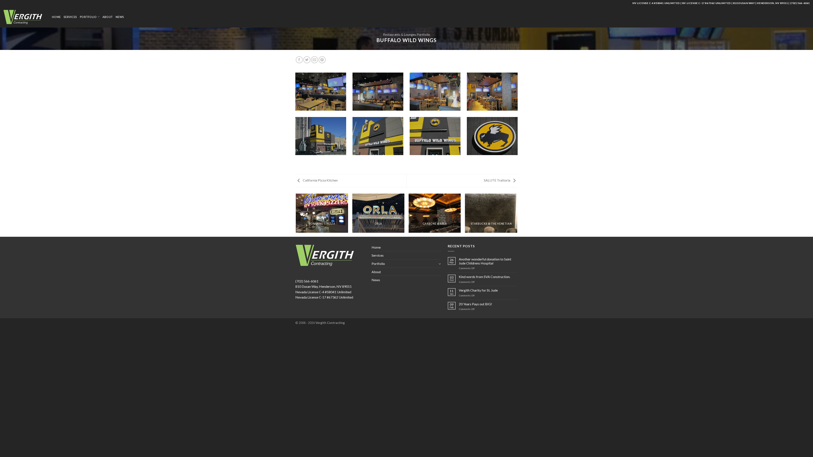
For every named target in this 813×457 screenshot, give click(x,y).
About (107, 17)
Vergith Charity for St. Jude (478, 290)
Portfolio (88, 17)
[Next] (517, 215)
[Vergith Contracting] (24, 17)
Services (70, 17)
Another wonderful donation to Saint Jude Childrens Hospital (485, 261)
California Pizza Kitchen (320, 180)
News (120, 17)
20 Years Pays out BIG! (475, 304)
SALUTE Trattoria (497, 180)
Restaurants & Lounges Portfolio (406, 34)
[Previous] (296, 215)
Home (56, 17)
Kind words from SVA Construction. (484, 277)
